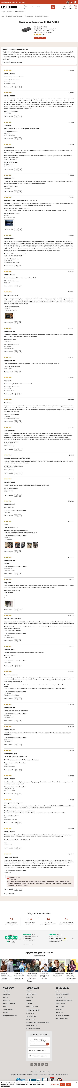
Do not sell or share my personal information (37, 1022)
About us (58, 991)
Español (28, 1000)
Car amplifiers (20, 16)
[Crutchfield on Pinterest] (39, 1064)
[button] (15, 87)
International (29, 997)
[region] (39, 971)
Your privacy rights (31, 1016)
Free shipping (13, 2)
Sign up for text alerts (38, 1050)
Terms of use (35, 1071)
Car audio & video (10, 16)
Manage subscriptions (9, 1015)
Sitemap (49, 1071)
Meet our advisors (60, 997)
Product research (60, 1003)
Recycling (5, 1006)
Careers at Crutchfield (32, 1006)
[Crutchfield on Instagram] (35, 1064)
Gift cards (5, 1012)
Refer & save (6, 1000)
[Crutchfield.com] (9, 7)
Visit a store (29, 1003)
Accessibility (43, 1071)
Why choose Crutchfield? (62, 994)
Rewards (5, 997)
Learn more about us (38, 955)
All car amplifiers (29, 16)
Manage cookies (30, 1019)
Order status (6, 991)
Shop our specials (8, 1009)
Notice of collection (31, 1025)
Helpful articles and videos (63, 1015)
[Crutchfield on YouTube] (46, 1064)
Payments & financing (9, 1003)
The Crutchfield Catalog (62, 1018)
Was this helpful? (8, 87)
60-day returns (59, 1009)
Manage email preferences (33, 1028)
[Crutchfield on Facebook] (31, 1064)
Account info (6, 994)
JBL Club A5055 (38, 16)
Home (2, 16)
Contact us (29, 991)
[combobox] (39, 7)
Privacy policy (30, 1013)
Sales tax (29, 1071)
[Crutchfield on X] (42, 1064)
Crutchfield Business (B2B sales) (64, 1000)
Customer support (31, 994)
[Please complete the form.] (47, 1044)
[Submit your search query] (53, 7)
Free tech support (60, 1006)
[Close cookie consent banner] (76, 1082)
